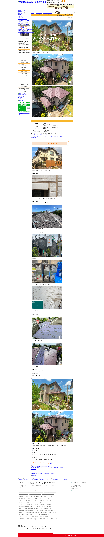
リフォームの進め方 (22, 19)
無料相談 (20, 14)
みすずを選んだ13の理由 (23, 20)
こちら (50, 463)
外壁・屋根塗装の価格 (23, 24)
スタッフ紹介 (21, 17)
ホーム (19, 8)
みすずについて (21, 10)
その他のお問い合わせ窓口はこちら (26, 32)
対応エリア (20, 23)
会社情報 (20, 16)
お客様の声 (20, 13)
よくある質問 (21, 27)
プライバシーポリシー (23, 33)
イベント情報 (21, 26)
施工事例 (20, 11)
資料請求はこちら (22, 30)
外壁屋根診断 (21, 21)
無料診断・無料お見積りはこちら (25, 29)
